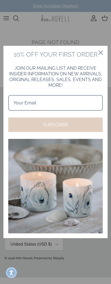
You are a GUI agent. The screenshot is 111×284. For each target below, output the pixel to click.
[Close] (101, 52)
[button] (11, 272)
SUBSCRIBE (55, 124)
